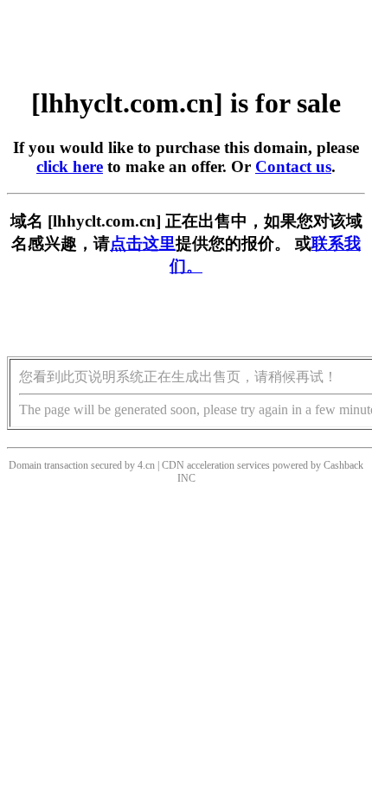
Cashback (343, 465)
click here (69, 166)
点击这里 (143, 243)
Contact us (293, 166)
